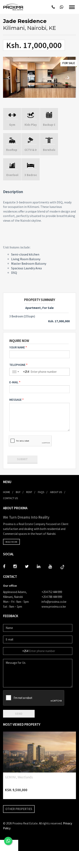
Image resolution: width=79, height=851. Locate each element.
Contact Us (10, 498)
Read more (11, 541)
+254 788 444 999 (52, 597)
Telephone (17, 365)
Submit (22, 459)
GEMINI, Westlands (19, 777)
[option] (39, 77)
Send (18, 714)
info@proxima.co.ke (54, 602)
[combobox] (15, 371)
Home (6, 492)
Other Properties (18, 809)
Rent (29, 492)
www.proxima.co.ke (54, 606)
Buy (18, 492)
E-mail (13, 382)
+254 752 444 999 (52, 592)
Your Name (17, 347)
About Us (56, 492)
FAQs (41, 492)
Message (15, 400)
